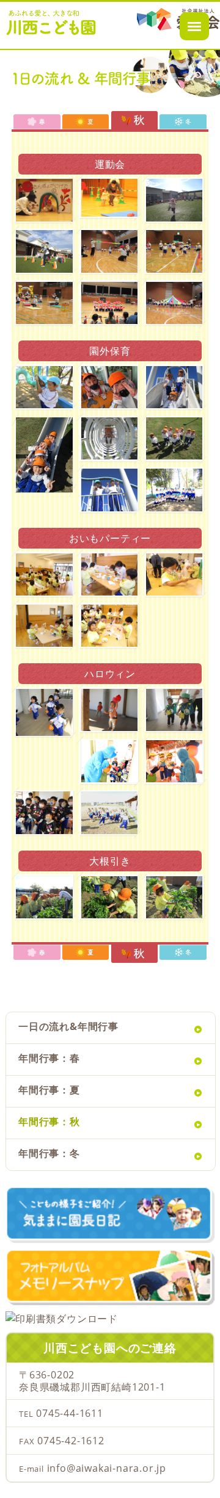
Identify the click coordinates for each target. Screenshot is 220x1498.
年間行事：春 (49, 1059)
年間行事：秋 (49, 1122)
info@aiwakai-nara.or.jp (106, 1468)
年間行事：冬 (49, 1154)
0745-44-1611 (69, 1413)
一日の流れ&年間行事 (68, 1027)
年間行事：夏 (49, 1090)
